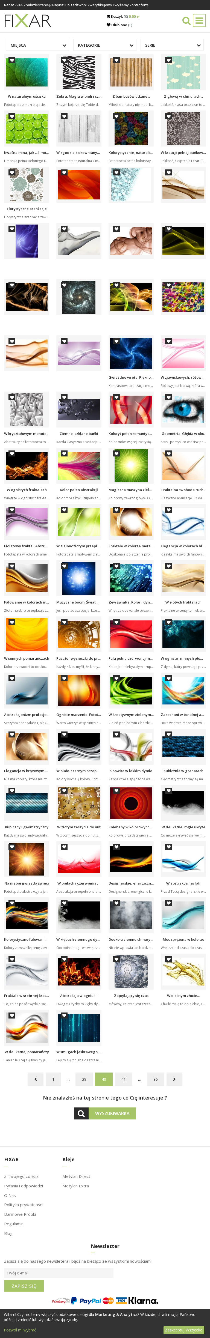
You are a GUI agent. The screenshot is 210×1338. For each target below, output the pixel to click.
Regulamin (14, 1223)
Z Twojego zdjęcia (21, 1176)
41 (123, 1079)
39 (84, 1079)
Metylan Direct (76, 1176)
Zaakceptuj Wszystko (184, 1330)
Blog (8, 1233)
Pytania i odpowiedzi (23, 1185)
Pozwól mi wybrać (20, 1330)
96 (155, 1079)
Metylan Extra (75, 1185)
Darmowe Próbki (20, 1214)
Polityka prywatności (23, 1204)
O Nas (10, 1195)
